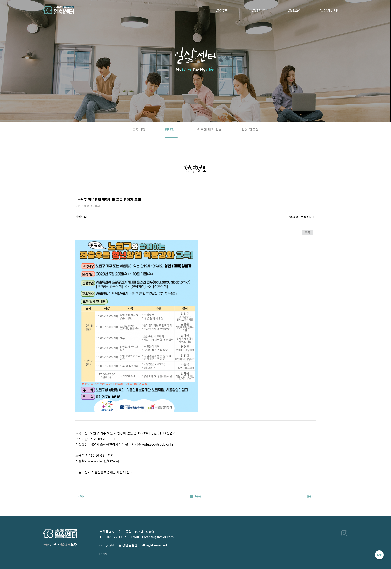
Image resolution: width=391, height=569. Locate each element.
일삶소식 (294, 10)
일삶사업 (258, 10)
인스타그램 (344, 533)
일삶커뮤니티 (330, 10)
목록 (307, 232)
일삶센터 (223, 10)
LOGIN (103, 554)
